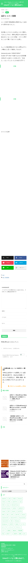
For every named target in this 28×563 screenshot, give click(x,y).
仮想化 (9, 530)
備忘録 (14, 530)
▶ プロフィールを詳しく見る (17, 386)
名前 (3, 311)
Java (20, 501)
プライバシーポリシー (7, 548)
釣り (25, 533)
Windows (17, 521)
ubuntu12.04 (5, 517)
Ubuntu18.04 (5, 521)
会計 (3, 275)
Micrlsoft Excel (15, 505)
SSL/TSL (17, 514)
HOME (3, 543)
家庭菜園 (20, 530)
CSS (9, 498)
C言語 (14, 498)
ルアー (3, 530)
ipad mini (15, 501)
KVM (3, 505)
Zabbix (16, 524)
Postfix (13, 511)
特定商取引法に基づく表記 (8, 545)
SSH (12, 514)
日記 (3, 533)
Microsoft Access (6, 508)
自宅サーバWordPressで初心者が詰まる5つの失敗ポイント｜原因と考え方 (18, 397)
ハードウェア (10, 527)
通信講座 (7, 277)
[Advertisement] (14, 82)
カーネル (23, 524)
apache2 (4, 498)
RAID (3, 514)
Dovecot (20, 498)
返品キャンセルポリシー (7, 550)
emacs (3, 501)
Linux (8, 505)
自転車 (15, 533)
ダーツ (3, 527)
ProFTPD (20, 511)
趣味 (20, 533)
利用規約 (3, 546)
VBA (12, 521)
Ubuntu (23, 514)
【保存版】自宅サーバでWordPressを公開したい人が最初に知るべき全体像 (18, 418)
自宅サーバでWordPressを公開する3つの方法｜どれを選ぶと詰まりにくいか (18, 407)
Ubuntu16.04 (22, 517)
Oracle (3, 511)
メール (4, 317)
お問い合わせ (4, 551)
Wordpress (4, 524)
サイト (3, 323)
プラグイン (18, 527)
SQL (8, 514)
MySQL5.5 (21, 508)
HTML (9, 501)
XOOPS (11, 524)
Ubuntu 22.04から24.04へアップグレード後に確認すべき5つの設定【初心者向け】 (18, 462)
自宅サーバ (9, 533)
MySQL (14, 508)
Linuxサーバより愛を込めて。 (14, 5)
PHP (9, 511)
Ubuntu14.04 (14, 517)
